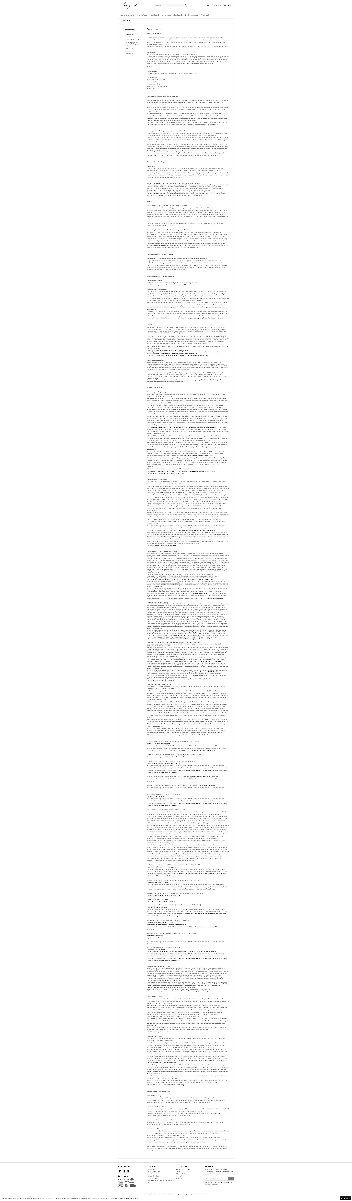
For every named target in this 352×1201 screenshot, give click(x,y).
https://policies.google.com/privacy (157, 899)
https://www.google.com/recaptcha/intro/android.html (167, 991)
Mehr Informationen (132, 1198)
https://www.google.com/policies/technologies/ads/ (166, 639)
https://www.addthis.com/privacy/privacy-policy (161, 867)
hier (210, 735)
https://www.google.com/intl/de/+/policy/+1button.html (167, 757)
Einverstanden (345, 1198)
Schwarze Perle (180, 1174)
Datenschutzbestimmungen (221, 1182)
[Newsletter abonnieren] (231, 1179)
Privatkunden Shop (153, 1176)
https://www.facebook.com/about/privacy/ (163, 545)
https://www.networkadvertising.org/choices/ (199, 593)
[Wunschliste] (208, 5)
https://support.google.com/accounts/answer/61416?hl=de (170, 350)
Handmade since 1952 (183, 1169)
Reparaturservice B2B (132, 39)
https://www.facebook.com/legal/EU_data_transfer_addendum (196, 530)
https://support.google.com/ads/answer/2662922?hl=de (170, 590)
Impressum (129, 53)
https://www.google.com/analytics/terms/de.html (165, 471)
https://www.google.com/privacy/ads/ (162, 680)
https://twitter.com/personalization (157, 938)
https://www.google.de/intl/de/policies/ (200, 471)
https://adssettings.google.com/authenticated (161, 901)
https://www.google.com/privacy (198, 991)
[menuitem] (171, 5)
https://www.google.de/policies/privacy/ (211, 599)
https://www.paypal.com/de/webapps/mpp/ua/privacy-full (168, 285)
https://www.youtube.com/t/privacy (161, 1032)
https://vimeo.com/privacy (176, 1085)
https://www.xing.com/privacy (156, 796)
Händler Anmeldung (153, 1172)
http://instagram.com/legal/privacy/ (157, 907)
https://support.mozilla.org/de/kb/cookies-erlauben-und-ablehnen (176, 354)
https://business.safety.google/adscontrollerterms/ (198, 579)
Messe (178, 1172)
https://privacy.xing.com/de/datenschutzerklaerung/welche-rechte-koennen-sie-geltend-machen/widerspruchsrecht (182, 951)
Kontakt (128, 37)
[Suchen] (186, 5)
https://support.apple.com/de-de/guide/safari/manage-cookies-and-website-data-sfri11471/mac (180, 355)
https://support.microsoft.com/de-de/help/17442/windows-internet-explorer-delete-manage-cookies (188, 352)
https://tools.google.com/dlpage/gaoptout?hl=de (198, 456)
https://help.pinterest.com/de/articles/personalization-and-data (166, 925)
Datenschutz (130, 34)
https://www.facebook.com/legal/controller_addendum (178, 493)
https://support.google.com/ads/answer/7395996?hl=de (200, 632)
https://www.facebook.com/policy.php (158, 744)
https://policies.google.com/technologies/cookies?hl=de (167, 473)
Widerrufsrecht (130, 51)
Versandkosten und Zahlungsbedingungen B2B (133, 44)
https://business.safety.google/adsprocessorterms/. (199, 427)
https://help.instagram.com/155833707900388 (166, 763)
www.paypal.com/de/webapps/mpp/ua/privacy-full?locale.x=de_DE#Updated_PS (198, 318)
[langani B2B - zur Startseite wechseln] (128, 5)
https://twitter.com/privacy (207, 785)
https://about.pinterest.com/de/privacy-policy (204, 777)
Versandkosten (172, 1194)
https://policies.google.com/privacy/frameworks (165, 427)
